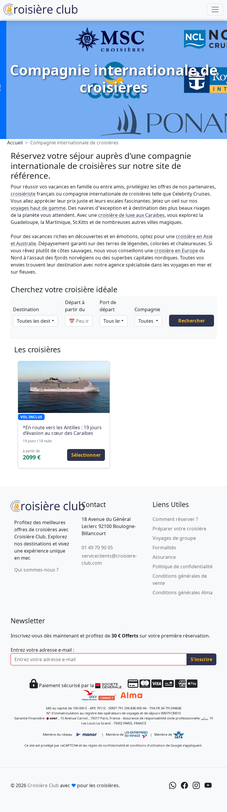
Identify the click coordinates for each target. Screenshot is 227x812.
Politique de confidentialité (183, 566)
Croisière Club (43, 785)
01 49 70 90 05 (97, 547)
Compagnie (147, 309)
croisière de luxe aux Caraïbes (131, 215)
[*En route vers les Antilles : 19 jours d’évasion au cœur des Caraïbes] (64, 387)
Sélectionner (86, 455)
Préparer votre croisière (179, 528)
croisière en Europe (176, 250)
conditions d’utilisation (147, 745)
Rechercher (191, 320)
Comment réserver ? (175, 519)
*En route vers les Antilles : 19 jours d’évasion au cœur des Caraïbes (62, 430)
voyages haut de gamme (38, 208)
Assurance (164, 557)
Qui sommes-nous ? (36, 569)
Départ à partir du (75, 306)
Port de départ (108, 306)
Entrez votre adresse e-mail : (42, 650)
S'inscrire (201, 659)
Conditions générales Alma (183, 592)
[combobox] (35, 321)
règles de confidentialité (106, 745)
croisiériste (23, 194)
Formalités (164, 547)
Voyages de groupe (174, 538)
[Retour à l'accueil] (48, 505)
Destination (26, 309)
